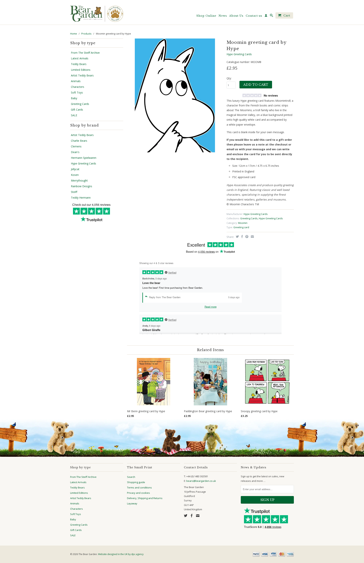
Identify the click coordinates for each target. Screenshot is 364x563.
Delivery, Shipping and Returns (144, 498)
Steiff (74, 192)
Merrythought (79, 180)
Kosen (75, 175)
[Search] (271, 16)
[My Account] (266, 16)
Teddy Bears (78, 64)
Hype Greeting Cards (83, 163)
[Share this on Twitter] (237, 236)
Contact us (254, 15)
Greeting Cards (80, 104)
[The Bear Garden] (96, 12)
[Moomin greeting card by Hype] (175, 95)
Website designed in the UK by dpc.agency (121, 554)
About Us (236, 15)
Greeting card (241, 227)
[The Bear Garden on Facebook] (191, 515)
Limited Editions (80, 70)
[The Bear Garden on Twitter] (185, 515)
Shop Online (206, 15)
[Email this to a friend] (252, 236)
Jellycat (75, 169)
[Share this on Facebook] (242, 236)
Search (131, 477)
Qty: (229, 78)
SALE (74, 115)
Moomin (242, 223)
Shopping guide (136, 482)
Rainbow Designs (81, 186)
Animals (76, 81)
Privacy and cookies (138, 493)
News (223, 15)
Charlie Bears (79, 140)
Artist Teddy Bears (82, 75)
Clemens (76, 146)
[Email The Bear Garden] (197, 515)
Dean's (75, 152)
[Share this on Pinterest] (246, 236)
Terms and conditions (139, 487)
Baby (74, 98)
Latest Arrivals (79, 58)
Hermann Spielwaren (83, 158)
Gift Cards (77, 109)
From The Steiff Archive (85, 52)
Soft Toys (77, 92)
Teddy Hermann (81, 197)
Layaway (132, 503)
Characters (77, 87)
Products (86, 33)
